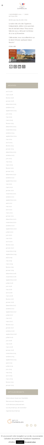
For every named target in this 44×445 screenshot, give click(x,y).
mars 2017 (9, 321)
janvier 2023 (10, 171)
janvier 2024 (10, 149)
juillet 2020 (9, 232)
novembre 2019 (11, 251)
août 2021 (9, 203)
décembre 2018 (11, 273)
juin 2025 (9, 114)
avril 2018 (9, 293)
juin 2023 (9, 158)
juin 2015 (9, 369)
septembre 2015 (11, 360)
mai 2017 (9, 318)
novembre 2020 (11, 222)
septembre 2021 (11, 200)
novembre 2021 (11, 194)
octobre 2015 (10, 356)
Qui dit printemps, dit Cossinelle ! (16, 407)
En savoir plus (30, 442)
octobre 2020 (10, 225)
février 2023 (10, 168)
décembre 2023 (11, 152)
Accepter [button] (20, 442)
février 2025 (10, 123)
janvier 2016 (10, 350)
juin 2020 (9, 235)
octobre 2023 (10, 155)
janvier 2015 (10, 385)
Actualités (13, 16)
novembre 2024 (11, 130)
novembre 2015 (11, 353)
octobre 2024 (10, 133)
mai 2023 (9, 162)
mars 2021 (9, 213)
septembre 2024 (11, 136)
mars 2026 (9, 94)
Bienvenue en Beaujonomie (14, 401)
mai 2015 (9, 372)
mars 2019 (9, 264)
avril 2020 (9, 241)
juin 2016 (9, 340)
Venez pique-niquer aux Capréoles (17, 398)
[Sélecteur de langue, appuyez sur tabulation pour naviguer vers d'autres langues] (24, 4)
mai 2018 (9, 289)
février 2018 (10, 299)
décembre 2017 (11, 305)
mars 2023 (9, 165)
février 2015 (9, 382)
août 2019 (9, 257)
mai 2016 (9, 344)
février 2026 (10, 98)
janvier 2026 (10, 101)
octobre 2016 (10, 331)
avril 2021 (9, 209)
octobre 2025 (10, 107)
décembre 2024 (11, 126)
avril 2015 (9, 376)
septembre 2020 (11, 229)
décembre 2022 (11, 174)
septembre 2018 (11, 280)
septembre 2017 (11, 312)
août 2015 (9, 363)
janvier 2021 (10, 216)
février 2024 (10, 146)
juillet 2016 (9, 337)
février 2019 (10, 267)
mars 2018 (9, 296)
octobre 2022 (10, 178)
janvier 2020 (10, 248)
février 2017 (9, 324)
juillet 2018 (9, 283)
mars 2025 (9, 120)
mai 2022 (9, 184)
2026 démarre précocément (15, 404)
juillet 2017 (9, 315)
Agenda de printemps (13, 411)
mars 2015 (9, 379)
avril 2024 (9, 142)
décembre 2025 (11, 104)
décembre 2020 (11, 219)
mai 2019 (9, 261)
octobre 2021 (10, 197)
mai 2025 (9, 117)
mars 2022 (9, 187)
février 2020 (10, 245)
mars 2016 (9, 347)
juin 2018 (9, 286)
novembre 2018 (11, 277)
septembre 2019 (11, 254)
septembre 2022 (11, 181)
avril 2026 (9, 91)
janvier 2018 (10, 302)
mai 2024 (9, 139)
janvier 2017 (10, 328)
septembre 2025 (11, 110)
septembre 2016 (11, 334)
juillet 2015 (9, 366)
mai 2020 (9, 238)
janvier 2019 (10, 270)
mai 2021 (9, 206)
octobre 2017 (10, 308)
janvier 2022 (10, 190)
